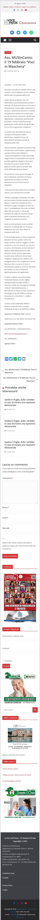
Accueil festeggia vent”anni (11, 781)
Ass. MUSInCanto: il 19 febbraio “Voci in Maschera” (21, 371)
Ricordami (8, 661)
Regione (7, 52)
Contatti (5, 878)
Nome (5, 507)
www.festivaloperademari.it (17, 334)
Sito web (5, 528)
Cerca (35, 710)
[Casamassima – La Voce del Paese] (4, 40)
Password (5, 648)
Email (5, 518)
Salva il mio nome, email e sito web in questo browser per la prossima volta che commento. (19, 546)
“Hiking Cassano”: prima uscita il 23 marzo (16, 775)
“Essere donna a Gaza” (10, 769)
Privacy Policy (7, 885)
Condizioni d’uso (8, 873)
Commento (7, 478)
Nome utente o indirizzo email (12, 636)
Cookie (4, 890)
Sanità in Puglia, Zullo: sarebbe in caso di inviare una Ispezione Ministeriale (19, 402)
